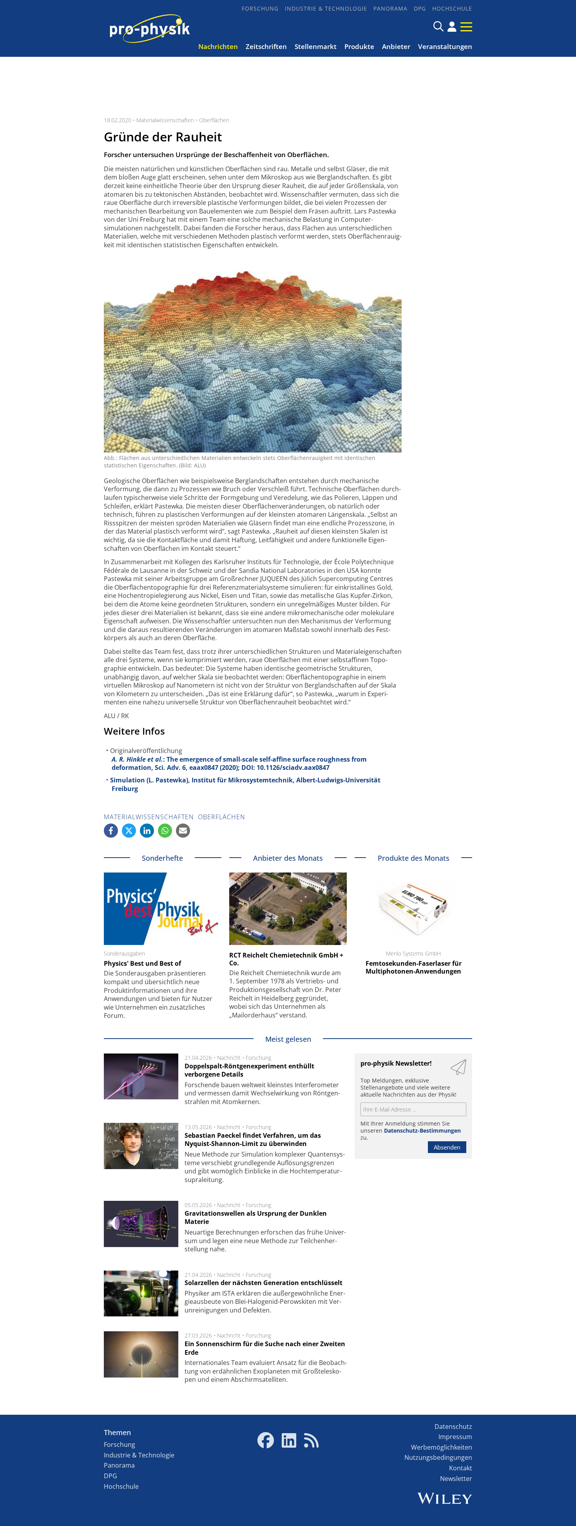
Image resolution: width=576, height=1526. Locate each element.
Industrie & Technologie (326, 8)
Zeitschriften (266, 46)
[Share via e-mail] (183, 831)
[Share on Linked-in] (147, 831)
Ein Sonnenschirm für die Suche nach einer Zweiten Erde (265, 1348)
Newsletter (456, 1478)
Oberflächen (214, 120)
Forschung (260, 8)
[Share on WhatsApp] (165, 831)
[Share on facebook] (111, 831)
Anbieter (396, 46)
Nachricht (229, 1057)
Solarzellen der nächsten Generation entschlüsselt (263, 1282)
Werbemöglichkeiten (441, 1447)
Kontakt (460, 1468)
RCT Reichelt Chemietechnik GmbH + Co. (286, 959)
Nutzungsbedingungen (438, 1457)
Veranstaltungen (445, 46)
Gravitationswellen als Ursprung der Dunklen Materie (256, 1217)
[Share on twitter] (129, 831)
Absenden (447, 1147)
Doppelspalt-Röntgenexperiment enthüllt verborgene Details (249, 1070)
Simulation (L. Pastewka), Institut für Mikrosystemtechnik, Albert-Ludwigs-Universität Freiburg (245, 784)
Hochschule (452, 8)
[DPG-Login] (451, 26)
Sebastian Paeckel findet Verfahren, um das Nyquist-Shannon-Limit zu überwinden (253, 1139)
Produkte (359, 46)
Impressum (455, 1436)
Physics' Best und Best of (142, 963)
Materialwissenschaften (165, 120)
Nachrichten (218, 46)
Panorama (390, 8)
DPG (420, 8)
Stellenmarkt (316, 46)
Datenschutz (453, 1426)
